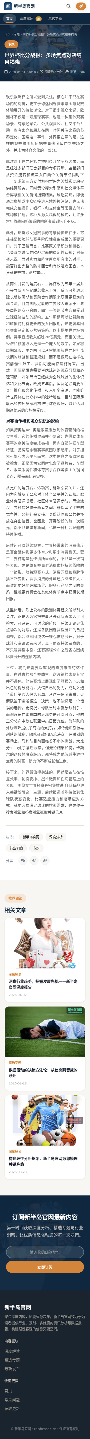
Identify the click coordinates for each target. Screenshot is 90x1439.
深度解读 (30, 18)
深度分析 (55, 837)
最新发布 (12, 1368)
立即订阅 (44, 1267)
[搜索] (69, 6)
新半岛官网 (31, 837)
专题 (36, 848)
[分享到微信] (23, 860)
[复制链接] (45, 860)
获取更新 (12, 1408)
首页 (9, 18)
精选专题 (55, 18)
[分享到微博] (34, 860)
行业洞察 (16, 848)
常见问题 (12, 1399)
